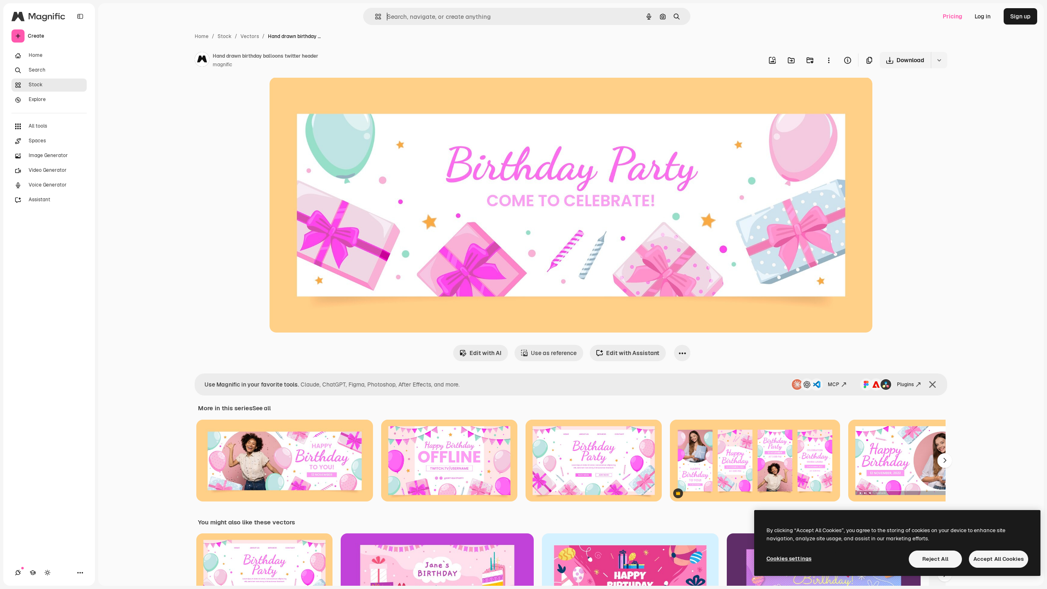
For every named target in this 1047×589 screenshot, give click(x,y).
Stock (224, 36)
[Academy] (32, 572)
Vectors (249, 36)
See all (261, 408)
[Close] (932, 384)
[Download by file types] (939, 60)
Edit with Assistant (632, 353)
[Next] (944, 460)
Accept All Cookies (998, 558)
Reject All (935, 558)
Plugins (905, 384)
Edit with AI (485, 353)
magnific (222, 64)
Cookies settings (788, 558)
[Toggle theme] (47, 572)
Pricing (952, 16)
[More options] (828, 60)
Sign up (1020, 16)
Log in (983, 16)
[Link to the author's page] (202, 60)
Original (321, 93)
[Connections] (18, 572)
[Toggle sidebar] (80, 16)
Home (202, 36)
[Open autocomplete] (375, 16)
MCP (833, 384)
